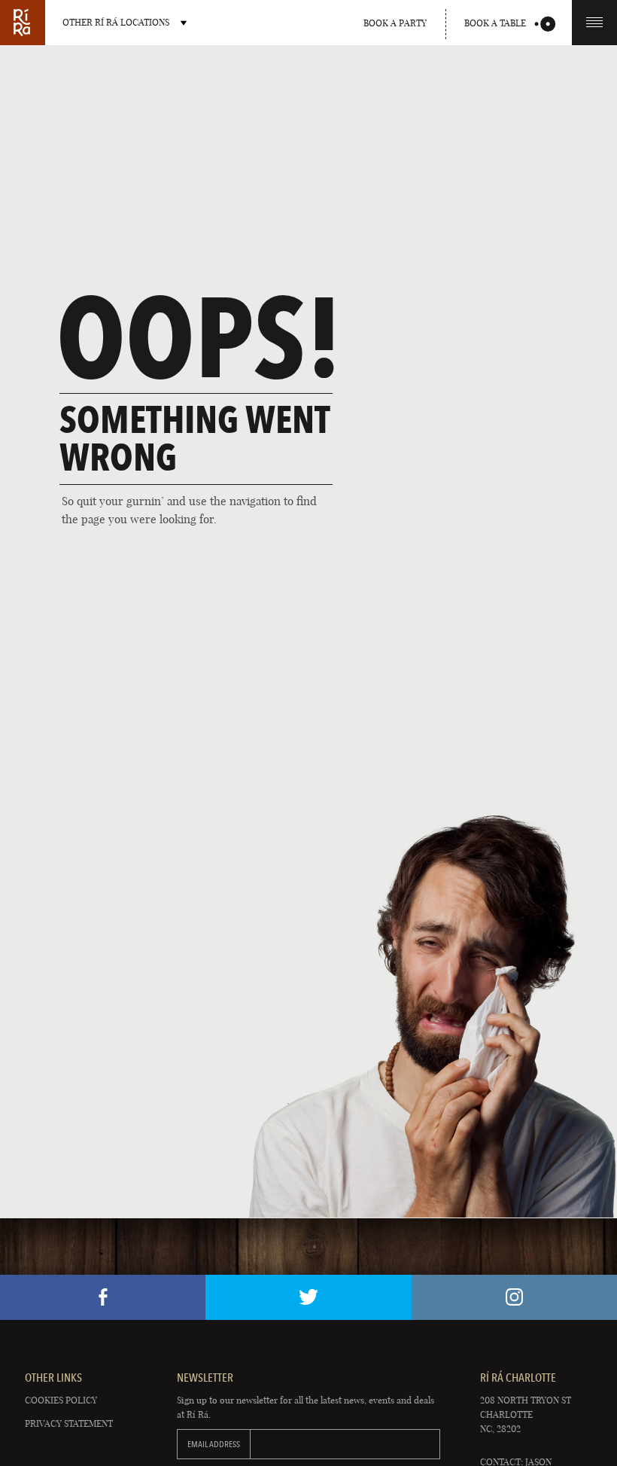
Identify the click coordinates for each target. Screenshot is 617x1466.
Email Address (213, 1444)
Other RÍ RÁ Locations (115, 22)
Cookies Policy (61, 1400)
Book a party (395, 23)
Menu (594, 22)
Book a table (495, 23)
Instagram (514, 1297)
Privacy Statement (69, 1423)
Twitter (308, 1297)
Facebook (102, 1297)
